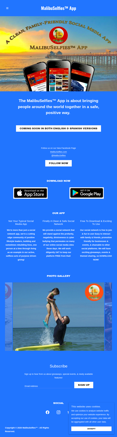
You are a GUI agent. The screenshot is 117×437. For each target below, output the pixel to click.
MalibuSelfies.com (58, 152)
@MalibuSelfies (58, 155)
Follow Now (58, 163)
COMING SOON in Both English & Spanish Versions (58, 128)
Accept (91, 429)
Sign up (84, 385)
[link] (58, 9)
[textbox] (48, 385)
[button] (7, 8)
